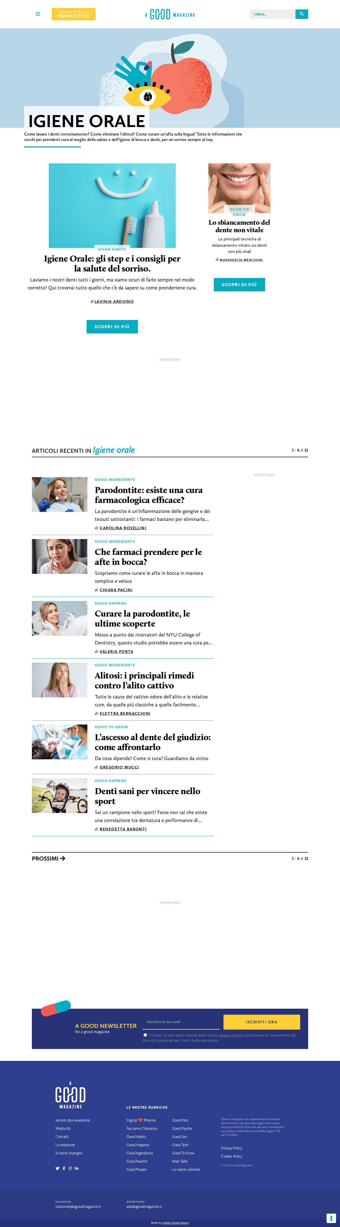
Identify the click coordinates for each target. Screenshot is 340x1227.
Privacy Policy (231, 1148)
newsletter (74, 14)
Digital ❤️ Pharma (141, 1120)
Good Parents (136, 1161)
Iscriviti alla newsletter (73, 1120)
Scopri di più (112, 326)
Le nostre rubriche (186, 1169)
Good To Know (111, 727)
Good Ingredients (115, 479)
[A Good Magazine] (170, 14)
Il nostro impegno (69, 1153)
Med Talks (180, 1161)
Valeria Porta (116, 651)
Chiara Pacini (116, 590)
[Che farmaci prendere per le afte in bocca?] (59, 557)
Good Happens (110, 603)
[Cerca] (301, 14)
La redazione (65, 1144)
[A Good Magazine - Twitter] (59, 1168)
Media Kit (63, 1128)
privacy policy (230, 1035)
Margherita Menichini (241, 260)
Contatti (62, 1136)
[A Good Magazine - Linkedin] (76, 1168)
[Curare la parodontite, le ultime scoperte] (59, 619)
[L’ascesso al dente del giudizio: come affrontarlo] (59, 743)
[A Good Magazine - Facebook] (65, 1168)
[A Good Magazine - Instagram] (71, 1168)
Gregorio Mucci (119, 767)
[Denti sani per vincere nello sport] (59, 797)
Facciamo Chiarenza (141, 1128)
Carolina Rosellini (123, 528)
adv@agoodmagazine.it (144, 1206)
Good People (136, 1169)
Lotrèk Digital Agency (175, 1223)
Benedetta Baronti (123, 829)
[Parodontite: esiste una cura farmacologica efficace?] (59, 495)
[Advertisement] (170, 398)
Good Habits (136, 1136)
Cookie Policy (231, 1156)
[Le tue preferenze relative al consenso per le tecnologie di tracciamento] (331, 1218)
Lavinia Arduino (114, 301)
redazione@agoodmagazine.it (78, 1206)
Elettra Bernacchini (125, 713)
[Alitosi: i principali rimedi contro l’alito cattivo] (59, 681)
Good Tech (180, 1144)
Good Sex (179, 1136)
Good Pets (180, 1120)
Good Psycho (182, 1128)
